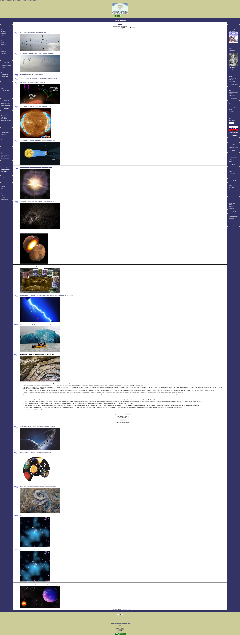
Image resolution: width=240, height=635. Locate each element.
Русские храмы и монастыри (4, 94)
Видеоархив (3, 96)
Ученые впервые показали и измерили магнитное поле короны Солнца (35, 106)
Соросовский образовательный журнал (233, 107)
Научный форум (4, 134)
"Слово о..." (3, 67)
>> (129, 609)
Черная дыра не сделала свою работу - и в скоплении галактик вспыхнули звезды (37, 515)
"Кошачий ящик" (4, 72)
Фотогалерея (3, 86)
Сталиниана (3, 125)
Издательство (3, 55)
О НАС (233, 164)
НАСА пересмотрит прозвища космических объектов (31, 74)
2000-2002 (233, 52)
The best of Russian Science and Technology (233, 224)
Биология (230, 109)
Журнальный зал (231, 74)
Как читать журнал (232, 173)
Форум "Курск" (4, 137)
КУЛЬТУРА (6, 79)
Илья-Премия (3, 171)
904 (117, 609)
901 (112, 609)
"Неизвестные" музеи (5, 90)
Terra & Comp (31, 411)
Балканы (2, 38)
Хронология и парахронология (4, 118)
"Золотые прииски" (4, 74)
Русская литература (232, 120)
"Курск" (2, 35)
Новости (19, 0)
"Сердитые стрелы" (4, 76)
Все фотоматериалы (4, 199)
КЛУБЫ (6, 144)
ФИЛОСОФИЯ (6, 100)
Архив (120, 623)
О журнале (230, 171)
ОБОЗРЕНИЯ (6, 62)
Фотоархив (3, 197)
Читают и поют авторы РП (233, 147)
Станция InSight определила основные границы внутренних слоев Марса (36, 231)
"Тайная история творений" (6, 69)
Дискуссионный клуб (5, 132)
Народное (230, 159)
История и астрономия (233, 46)
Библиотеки (231, 194)
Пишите (14, 0)
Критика (2, 47)
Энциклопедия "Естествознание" (232, 72)
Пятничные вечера (4, 148)
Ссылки (123, 623)
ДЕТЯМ (6, 174)
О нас (11, 0)
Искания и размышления (5, 46)
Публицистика (3, 33)
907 (122, 609)
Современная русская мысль (6, 103)
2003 (2, 188)
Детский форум (4, 141)
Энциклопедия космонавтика (231, 70)
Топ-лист (30, 0)
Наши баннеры (231, 208)
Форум (2, 180)
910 (127, 609)
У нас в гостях (3, 53)
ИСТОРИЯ (6, 108)
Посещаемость (231, 187)
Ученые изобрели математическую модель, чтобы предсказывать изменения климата (38, 78)
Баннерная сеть (231, 206)
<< (110, 609)
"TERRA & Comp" (232, 90)
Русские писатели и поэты (233, 190)
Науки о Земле (231, 111)
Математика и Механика (233, 113)
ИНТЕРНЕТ (233, 200)
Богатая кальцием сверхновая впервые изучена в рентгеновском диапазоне (36, 167)
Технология (231, 114)
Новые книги (3, 51)
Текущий (3, 186)
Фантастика (3, 178)
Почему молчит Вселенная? (233, 29)
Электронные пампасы (5, 177)
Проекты (230, 185)
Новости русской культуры (6, 26)
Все (229, 214)
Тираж (230, 177)
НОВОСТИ (234, 211)
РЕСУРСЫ (234, 180)
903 (116, 609)
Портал (1, 0)
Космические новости (232, 67)
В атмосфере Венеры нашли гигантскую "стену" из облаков (33, 266)
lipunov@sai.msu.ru (132, 617)
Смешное (230, 161)
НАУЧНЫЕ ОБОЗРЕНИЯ (233, 84)
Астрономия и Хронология (6, 120)
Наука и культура (232, 50)
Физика (230, 116)
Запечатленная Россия (5, 123)
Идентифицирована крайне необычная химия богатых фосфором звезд (35, 452)
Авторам (230, 169)
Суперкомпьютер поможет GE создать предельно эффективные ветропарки (36, 53)
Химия (230, 118)
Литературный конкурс (5, 167)
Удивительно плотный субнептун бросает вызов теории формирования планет (37, 583)
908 (124, 609)
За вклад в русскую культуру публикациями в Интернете (6, 164)
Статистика (125, 623)
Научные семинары (232, 81)
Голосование (24, 0)
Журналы (230, 189)
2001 (2, 191)
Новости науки (231, 218)
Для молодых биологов (233, 132)
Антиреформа (231, 104)
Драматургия (3, 44)
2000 (2, 193)
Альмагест (3, 122)
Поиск (230, 183)
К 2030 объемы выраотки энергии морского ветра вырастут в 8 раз (34, 32)
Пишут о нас (231, 175)
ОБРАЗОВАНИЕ (234, 98)
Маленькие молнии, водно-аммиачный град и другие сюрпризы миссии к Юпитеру (38, 486)
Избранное (230, 192)
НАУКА (233, 22)
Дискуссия (34, 0)
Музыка (2, 88)
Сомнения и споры (4, 49)
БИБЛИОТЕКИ (234, 135)
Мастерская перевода (5, 158)
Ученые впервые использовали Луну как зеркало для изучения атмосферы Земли (37, 140)
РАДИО (233, 144)
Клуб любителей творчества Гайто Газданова (6, 153)
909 (126, 609)
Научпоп (230, 140)
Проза (2, 40)
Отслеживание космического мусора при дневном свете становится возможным (37, 426)
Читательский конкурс (5, 169)
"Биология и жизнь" (232, 95)
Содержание (6, 0)
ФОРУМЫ (6, 129)
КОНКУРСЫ (6, 162)
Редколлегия (231, 167)
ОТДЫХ (233, 150)
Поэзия (2, 42)
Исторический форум (5, 139)
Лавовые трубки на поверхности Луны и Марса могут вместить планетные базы (37, 201)
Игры (229, 155)
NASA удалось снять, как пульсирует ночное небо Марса (32, 82)
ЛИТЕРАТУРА (6, 22)
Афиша (2, 27)
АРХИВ (6, 184)
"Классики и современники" (6, 65)
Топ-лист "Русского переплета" (232, 204)
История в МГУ (4, 113)
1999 (2, 195)
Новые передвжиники (5, 84)
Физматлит (230, 76)
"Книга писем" (3, 70)
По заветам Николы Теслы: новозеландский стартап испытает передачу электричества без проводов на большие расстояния (46, 295)
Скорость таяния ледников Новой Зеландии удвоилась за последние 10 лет (36, 324)
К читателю (3, 29)
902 (114, 609)
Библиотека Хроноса (232, 138)
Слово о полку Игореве (5, 115)
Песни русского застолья (233, 157)
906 (121, 609)
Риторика (3, 92)
